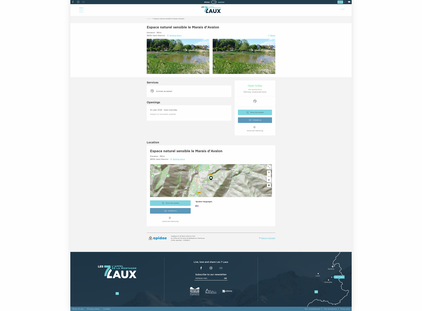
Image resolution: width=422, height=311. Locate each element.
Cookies (106, 309)
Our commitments (312, 309)
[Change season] (214, 2)
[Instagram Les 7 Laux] (78, 2)
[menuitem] (211, 9)
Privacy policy (93, 309)
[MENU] (81, 12)
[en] (349, 2)
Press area (345, 309)
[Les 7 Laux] (117, 278)
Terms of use (78, 309)
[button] (345, 2)
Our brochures (330, 309)
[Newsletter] (83, 2)
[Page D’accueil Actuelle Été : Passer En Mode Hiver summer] (213, 2)
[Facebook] (72, 2)
